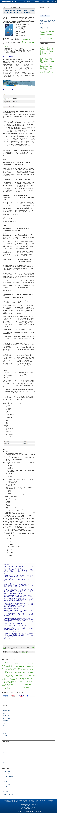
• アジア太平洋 (5, 747)
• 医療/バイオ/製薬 (6, 718)
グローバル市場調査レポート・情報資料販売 (28, 804)
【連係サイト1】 (27, 801)
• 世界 (3, 744)
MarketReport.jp (7, 1)
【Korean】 (21, 801)
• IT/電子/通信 (5, 708)
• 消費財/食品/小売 (6, 710)
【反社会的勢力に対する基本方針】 (46, 800)
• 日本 (3, 749)
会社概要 (43, 1)
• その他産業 (4, 735)
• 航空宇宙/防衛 (5, 720)
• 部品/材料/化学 (5, 715)
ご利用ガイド (37, 1)
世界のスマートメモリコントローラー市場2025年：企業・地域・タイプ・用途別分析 (47, 59)
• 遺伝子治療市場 (5, 778)
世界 (10, 7)
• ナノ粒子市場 (5, 791)
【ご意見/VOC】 (18, 800)
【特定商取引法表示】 (9, 801)
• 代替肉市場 (4, 781)
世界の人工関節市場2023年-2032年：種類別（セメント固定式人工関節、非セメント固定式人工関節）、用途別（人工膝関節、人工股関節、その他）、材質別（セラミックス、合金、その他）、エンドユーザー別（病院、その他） (47, 49)
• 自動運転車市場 (5, 773)
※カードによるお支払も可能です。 (47, 38)
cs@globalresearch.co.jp (45, 28)
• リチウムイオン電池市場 (7, 776)
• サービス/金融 (5, 728)
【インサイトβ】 (41, 801)
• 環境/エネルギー (5, 725)
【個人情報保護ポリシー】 (33, 800)
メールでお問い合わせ (24, 652)
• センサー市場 (5, 789)
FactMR (19, 7)
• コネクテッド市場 (6, 784)
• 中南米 (3, 759)
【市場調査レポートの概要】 (9, 800)
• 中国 (3, 752)
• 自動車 (3, 723)
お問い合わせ (50, 1)
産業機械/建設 (15, 7)
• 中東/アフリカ (5, 762)
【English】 (16, 801)
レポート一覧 (22, 1)
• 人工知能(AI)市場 (6, 771)
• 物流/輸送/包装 (5, 730)
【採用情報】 (25, 800)
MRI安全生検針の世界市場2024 (46, 71)
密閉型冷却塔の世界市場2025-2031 (46, 72)
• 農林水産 (4, 733)
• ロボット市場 (5, 786)
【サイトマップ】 (48, 801)
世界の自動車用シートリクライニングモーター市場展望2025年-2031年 (47, 69)
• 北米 (3, 757)
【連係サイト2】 (34, 801)
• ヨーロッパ (4, 754)
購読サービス (29, 1)
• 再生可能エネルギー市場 (7, 794)
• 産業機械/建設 (5, 713)
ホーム (16, 1)
